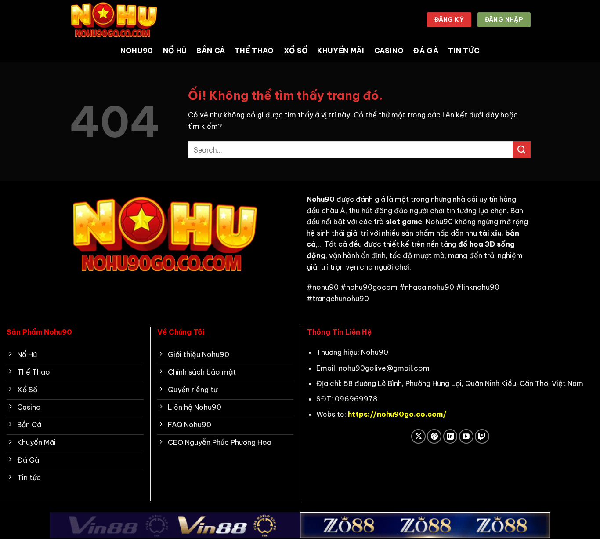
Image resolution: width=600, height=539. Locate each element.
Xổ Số (296, 50)
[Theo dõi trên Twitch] (482, 436)
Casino (389, 50)
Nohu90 (136, 50)
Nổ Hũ (175, 50)
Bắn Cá (210, 50)
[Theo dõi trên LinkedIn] (450, 436)
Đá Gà (425, 50)
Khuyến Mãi (340, 50)
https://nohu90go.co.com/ (397, 414)
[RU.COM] (113, 19)
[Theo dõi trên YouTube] (466, 436)
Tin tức (464, 50)
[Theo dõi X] (418, 436)
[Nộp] (522, 149)
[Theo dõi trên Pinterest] (434, 436)
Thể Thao (254, 50)
